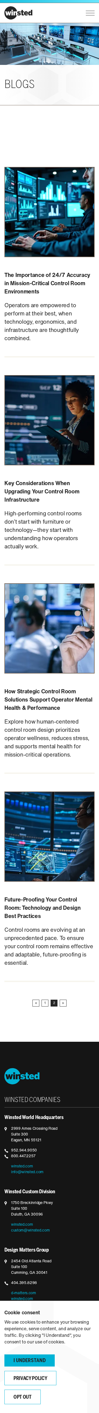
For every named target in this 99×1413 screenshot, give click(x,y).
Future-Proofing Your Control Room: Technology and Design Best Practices (42, 908)
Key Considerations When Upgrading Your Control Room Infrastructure (41, 492)
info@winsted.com (27, 1172)
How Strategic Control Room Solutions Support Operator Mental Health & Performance (48, 700)
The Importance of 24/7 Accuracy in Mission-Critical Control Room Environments (47, 284)
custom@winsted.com (30, 1230)
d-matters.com (23, 1293)
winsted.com (22, 1166)
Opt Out (22, 1397)
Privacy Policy (30, 1378)
